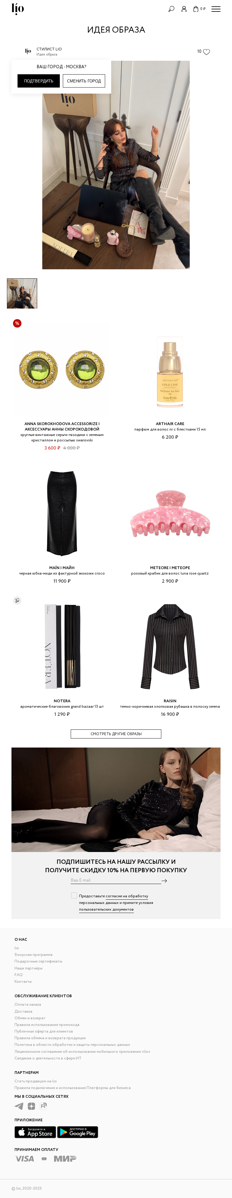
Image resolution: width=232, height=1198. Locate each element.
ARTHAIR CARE (170, 424)
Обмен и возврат (30, 1018)
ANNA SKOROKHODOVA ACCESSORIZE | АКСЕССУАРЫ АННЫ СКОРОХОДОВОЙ (62, 426)
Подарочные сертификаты (38, 961)
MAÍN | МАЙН (62, 568)
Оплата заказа (27, 1004)
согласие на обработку (127, 896)
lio (16, 948)
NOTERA (62, 701)
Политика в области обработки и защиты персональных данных (72, 1045)
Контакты (23, 982)
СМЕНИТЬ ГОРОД (84, 81)
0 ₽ (202, 8)
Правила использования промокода (46, 1025)
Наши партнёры (28, 968)
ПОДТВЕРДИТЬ (38, 81)
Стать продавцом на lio (35, 1081)
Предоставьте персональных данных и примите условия (116, 902)
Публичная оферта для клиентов (43, 1031)
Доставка (23, 1011)
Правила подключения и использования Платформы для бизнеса (72, 1088)
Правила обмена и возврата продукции (50, 1038)
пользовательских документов (106, 909)
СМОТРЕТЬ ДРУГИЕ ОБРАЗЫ (116, 734)
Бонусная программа (33, 955)
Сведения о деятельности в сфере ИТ (48, 1058)
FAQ (18, 975)
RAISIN (170, 701)
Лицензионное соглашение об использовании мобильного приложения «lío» (82, 1052)
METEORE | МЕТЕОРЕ (170, 568)
